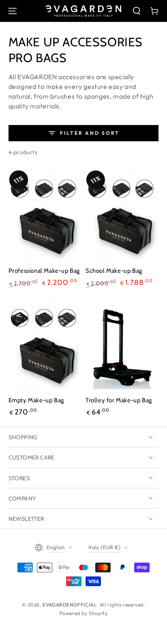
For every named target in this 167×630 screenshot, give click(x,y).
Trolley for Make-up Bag (119, 400)
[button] (137, 11)
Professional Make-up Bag (44, 270)
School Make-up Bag (114, 270)
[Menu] (12, 11)
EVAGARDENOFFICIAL (69, 605)
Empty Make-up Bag (36, 400)
